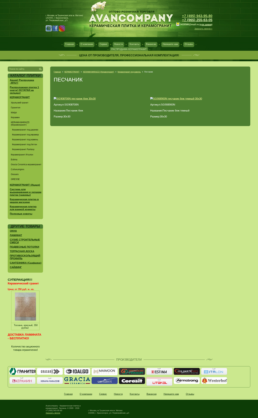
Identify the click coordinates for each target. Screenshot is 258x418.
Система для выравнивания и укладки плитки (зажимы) (25, 192)
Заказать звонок (53, 413)
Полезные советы (21, 213)
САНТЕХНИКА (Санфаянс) (25, 262)
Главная (69, 44)
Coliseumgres (17, 169)
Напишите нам (170, 44)
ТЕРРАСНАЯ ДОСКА (22, 251)
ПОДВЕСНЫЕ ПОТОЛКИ (24, 246)
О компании (87, 44)
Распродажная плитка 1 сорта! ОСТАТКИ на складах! (24, 90)
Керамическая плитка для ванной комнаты (23, 208)
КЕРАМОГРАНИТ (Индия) (25, 184)
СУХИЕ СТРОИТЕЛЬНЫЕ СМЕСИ (25, 241)
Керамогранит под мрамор (25, 134)
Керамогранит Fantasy (23, 149)
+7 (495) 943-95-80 (197, 16)
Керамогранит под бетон (24, 144)
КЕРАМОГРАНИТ (72, 72)
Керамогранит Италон (22, 154)
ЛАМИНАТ (16, 235)
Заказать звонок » (203, 29)
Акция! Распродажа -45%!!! (22, 81)
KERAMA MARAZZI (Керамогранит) (98, 72)
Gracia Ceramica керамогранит (26, 164)
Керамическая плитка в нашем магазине (24, 200)
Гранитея (15, 107)
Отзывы (189, 44)
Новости (118, 44)
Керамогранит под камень (129, 72)
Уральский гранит (19, 102)
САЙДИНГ (16, 267)
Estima (14, 159)
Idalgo (14, 112)
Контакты (134, 44)
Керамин (15, 117)
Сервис (103, 44)
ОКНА (13, 230)
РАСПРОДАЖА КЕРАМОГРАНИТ (129, 49)
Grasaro (15, 174)
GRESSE (15, 179)
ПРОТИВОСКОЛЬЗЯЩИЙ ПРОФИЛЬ (25, 257)
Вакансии (151, 44)
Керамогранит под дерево (25, 130)
